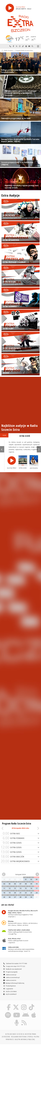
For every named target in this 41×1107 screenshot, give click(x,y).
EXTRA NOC (11, 833)
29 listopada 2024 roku (20, 828)
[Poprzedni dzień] (5, 828)
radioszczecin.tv (11, 980)
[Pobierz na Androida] (25, 1012)
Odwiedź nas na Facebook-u (13, 46)
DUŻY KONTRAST (11, 994)
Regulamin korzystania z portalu (22, 1037)
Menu (38, 46)
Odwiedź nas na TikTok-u (22, 46)
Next (39, 449)
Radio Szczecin (8, 50)
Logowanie (9, 989)
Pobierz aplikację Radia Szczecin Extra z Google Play (20, 932)
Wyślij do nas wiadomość (29, 46)
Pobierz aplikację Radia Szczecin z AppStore (18, 940)
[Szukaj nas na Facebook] (9, 1005)
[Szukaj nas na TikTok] (31, 1005)
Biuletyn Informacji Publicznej (15, 983)
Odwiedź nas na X (16, 46)
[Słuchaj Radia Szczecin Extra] (10, 8)
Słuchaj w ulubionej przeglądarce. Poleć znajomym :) (23, 914)
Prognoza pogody (11, 972)
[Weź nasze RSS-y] (24, 1020)
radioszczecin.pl (11, 975)
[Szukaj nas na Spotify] (8, 1012)
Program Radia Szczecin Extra (24, 50)
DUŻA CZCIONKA (11, 991)
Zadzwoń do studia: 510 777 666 (16, 963)
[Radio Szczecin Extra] (20, 23)
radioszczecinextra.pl (13, 977)
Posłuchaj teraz (11, 986)
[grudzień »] (36, 874)
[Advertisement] (20, 1067)
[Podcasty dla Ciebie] (16, 1020)
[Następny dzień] (36, 828)
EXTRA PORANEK (13, 838)
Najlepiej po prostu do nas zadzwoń (10, 46)
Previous (2, 449)
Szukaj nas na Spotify (26, 46)
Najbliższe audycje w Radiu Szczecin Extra (19, 427)
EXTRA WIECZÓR (12, 856)
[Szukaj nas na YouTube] (16, 1012)
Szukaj (32, 46)
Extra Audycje (10, 195)
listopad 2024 (20, 874)
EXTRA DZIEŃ (12, 843)
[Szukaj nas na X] (16, 1005)
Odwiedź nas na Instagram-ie (19, 46)
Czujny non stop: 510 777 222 (15, 966)
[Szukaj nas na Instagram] (24, 1005)
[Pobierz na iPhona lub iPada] (33, 1012)
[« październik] (5, 874)
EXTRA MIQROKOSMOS (15, 861)
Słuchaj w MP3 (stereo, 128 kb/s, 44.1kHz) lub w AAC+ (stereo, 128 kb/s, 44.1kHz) (23, 923)
